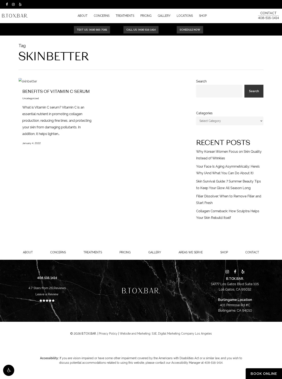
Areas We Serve (191, 252)
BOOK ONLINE (264, 374)
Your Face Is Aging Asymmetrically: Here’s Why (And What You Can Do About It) (228, 169)
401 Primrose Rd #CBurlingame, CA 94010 (235, 305)
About (28, 252)
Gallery (154, 252)
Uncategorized (30, 98)
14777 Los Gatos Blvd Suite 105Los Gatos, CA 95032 (235, 284)
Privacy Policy (108, 333)
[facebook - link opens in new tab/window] (7, 4)
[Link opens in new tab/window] (227, 271)
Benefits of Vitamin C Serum (56, 91)
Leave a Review (47, 294)
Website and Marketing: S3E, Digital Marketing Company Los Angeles (166, 333)
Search (201, 81)
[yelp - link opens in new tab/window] (20, 4)
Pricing (125, 252)
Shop (224, 252)
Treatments (92, 252)
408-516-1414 (268, 18)
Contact (252, 252)
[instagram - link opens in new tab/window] (13, 4)
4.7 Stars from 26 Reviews (47, 288)
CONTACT (268, 13)
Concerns (58, 252)
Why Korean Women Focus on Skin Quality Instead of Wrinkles (229, 155)
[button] (8, 370)
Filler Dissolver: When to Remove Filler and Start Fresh (228, 199)
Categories (204, 113)
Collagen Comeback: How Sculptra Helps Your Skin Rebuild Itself (227, 214)
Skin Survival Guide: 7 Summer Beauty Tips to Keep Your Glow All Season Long (228, 184)
